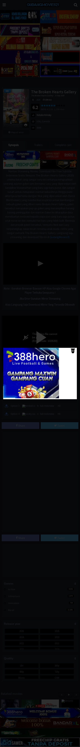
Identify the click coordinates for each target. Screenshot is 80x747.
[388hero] (31, 397)
